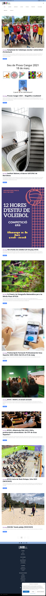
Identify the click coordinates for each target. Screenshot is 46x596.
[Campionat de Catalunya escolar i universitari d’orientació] (23, 32)
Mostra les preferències (40, 591)
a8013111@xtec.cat (10, 0)
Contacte (23, 570)
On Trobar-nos (23, 569)
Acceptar (26, 591)
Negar (33, 591)
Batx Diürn (22, 553)
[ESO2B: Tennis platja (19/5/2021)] (23, 509)
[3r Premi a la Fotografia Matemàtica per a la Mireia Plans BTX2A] (23, 276)
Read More (4, 102)
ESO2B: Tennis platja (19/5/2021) (20, 527)
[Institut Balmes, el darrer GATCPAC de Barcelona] (23, 139)
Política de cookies (32, 593)
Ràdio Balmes (23, 576)
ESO (23, 552)
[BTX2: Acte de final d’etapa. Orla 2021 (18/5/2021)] (23, 461)
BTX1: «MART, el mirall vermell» (19, 400)
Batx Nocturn (23, 554)
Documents (23, 575)
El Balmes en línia (23, 568)
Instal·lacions (23, 567)
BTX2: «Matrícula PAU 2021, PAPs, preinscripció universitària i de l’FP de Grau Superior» (20, 432)
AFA (23, 558)
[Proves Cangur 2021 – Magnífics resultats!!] (23, 79)
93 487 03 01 (3, 0)
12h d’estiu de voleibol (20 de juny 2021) (22, 250)
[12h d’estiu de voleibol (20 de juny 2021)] (23, 217)
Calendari (23, 574)
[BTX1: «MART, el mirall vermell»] (23, 382)
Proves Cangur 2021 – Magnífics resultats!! (24, 96)
